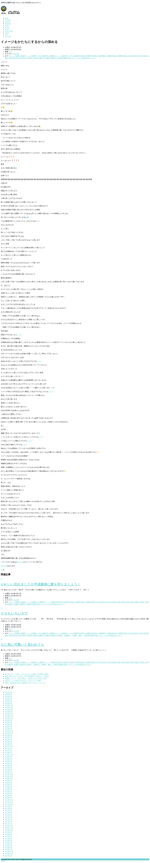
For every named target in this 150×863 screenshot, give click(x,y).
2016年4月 (8, 843)
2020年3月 (8, 752)
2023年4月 (8, 739)
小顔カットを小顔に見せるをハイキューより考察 (23, 680)
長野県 (29, 58)
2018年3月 (8, 793)
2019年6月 (8, 761)
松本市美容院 (144, 56)
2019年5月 (8, 763)
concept (7, 22)
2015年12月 (9, 851)
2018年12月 (9, 774)
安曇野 (17, 56)
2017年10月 (9, 804)
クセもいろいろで (14, 613)
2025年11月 (9, 707)
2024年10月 (9, 718)
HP (2, 569)
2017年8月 (8, 808)
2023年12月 (9, 731)
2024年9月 (8, 720)
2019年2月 (8, 770)
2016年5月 (8, 840)
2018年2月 (8, 795)
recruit (7, 27)
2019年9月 (8, 757)
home (6, 18)
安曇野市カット (54, 56)
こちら (19, 335)
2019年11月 (9, 754)
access (7, 29)
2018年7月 (8, 785)
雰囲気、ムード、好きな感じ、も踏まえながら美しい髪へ (26, 678)
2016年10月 (9, 830)
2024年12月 (9, 714)
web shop (8, 36)
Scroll (3, 861)
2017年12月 (9, 800)
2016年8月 (8, 834)
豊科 (6, 58)
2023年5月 (8, 737)
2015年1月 (8, 856)
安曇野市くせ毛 (67, 56)
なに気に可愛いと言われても (22, 644)
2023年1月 (8, 744)
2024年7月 (8, 722)
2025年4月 (8, 711)
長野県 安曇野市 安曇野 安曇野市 (45, 58)
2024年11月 (9, 716)
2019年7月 (8, 759)
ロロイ (11, 56)
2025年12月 (9, 705)
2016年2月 (8, 847)
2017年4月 (8, 817)
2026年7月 (8, 692)
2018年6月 (8, 787)
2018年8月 (8, 782)
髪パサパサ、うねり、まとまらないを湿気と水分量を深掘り (27, 674)
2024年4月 (8, 727)
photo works (9, 31)
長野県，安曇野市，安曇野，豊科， (71, 635)
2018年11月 (9, 776)
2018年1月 (8, 797)
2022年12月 (9, 746)
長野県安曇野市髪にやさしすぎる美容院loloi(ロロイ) (77, 58)
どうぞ (50, 391)
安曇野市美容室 (79, 56)
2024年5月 (8, 724)
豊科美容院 (22, 58)
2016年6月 (8, 838)
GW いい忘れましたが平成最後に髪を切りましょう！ (41, 584)
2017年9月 (8, 806)
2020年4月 (8, 750)
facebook (8, 20)
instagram (8, 23)
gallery (7, 33)
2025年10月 (9, 709)
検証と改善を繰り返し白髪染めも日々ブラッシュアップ (25, 683)
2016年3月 (8, 845)
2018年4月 (8, 791)
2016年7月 (8, 836)
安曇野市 (45, 56)
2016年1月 (8, 849)
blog (6, 35)
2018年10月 (9, 778)
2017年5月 (8, 815)
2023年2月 (8, 742)
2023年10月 (9, 733)
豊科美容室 (13, 58)
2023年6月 (8, 735)
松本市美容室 (133, 56)
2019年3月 (8, 767)
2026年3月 (8, 701)
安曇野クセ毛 (36, 56)
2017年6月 (8, 813)
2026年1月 (8, 703)
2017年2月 (8, 821)
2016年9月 (8, 832)
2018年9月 (8, 780)
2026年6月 (8, 694)
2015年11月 (9, 853)
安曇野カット (25, 56)
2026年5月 (8, 696)
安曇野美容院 (122, 56)
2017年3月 (8, 819)
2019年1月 (8, 772)
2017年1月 (8, 823)
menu (6, 25)
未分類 (16, 54)
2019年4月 (8, 765)
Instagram (20, 562)
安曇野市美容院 (91, 56)
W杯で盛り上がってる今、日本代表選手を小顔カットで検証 (27, 676)
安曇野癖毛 (102, 56)
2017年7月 (8, 810)
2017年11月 (9, 802)
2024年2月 (8, 729)
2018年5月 (8, 789)
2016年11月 (9, 828)
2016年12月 (9, 825)
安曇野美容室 (112, 56)
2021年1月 (8, 748)
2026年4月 (8, 699)
